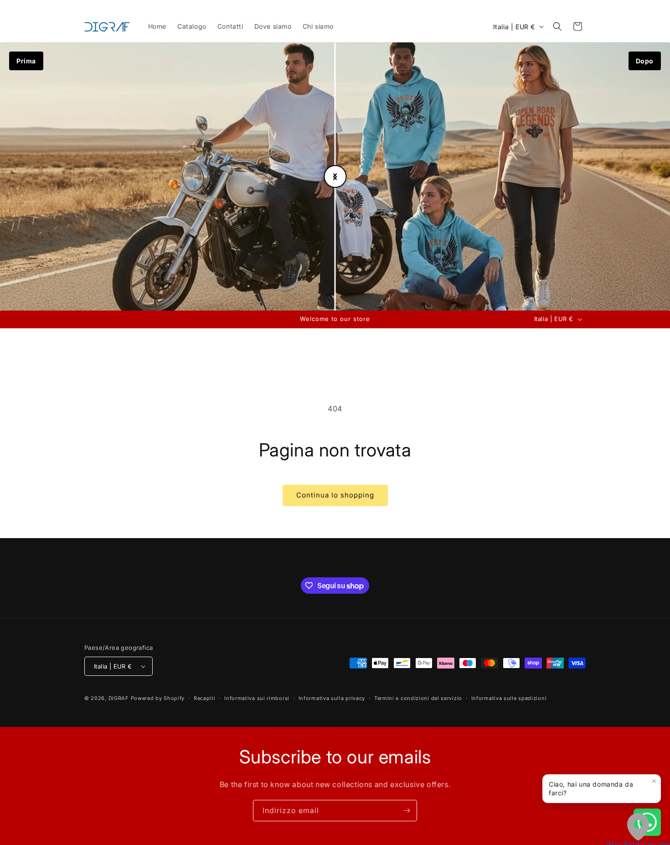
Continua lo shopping (335, 495)
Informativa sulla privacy (332, 698)
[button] (557, 26)
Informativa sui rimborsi (256, 698)
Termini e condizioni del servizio (418, 698)
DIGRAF (118, 698)
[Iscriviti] (407, 810)
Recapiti (205, 698)
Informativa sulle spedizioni (509, 698)
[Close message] (654, 781)
